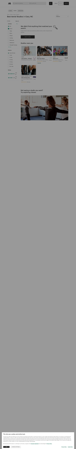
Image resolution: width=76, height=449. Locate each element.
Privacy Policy (49, 443)
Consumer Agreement (35, 443)
